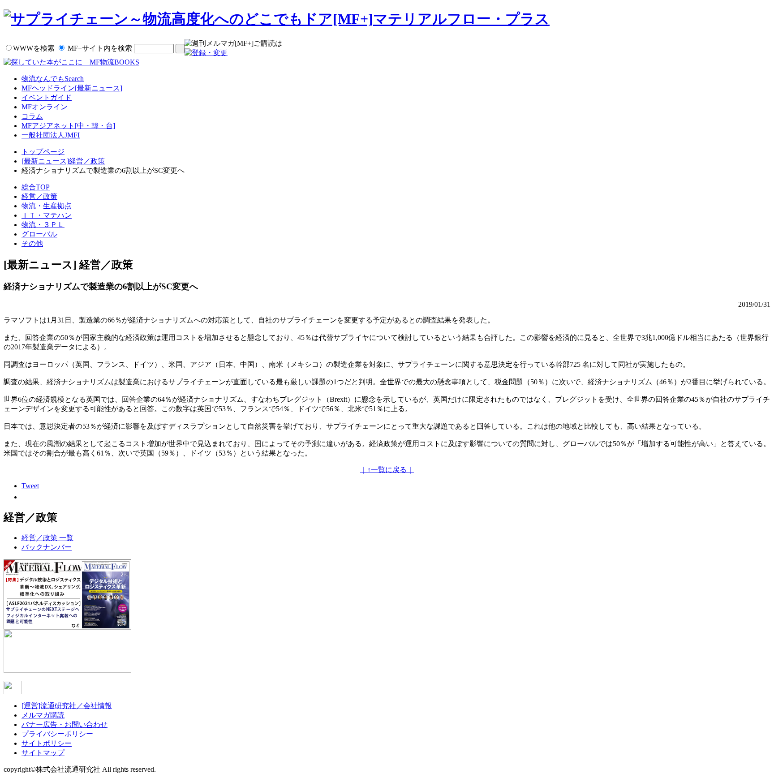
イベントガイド (47, 97)
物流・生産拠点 (47, 206)
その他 (32, 243)
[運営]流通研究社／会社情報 (67, 705)
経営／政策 (39, 196)
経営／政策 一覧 (47, 538)
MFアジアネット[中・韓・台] (68, 125)
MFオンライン (45, 107)
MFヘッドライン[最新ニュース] (72, 88)
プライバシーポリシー (57, 734)
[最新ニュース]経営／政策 (63, 161)
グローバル (39, 234)
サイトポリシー (47, 743)
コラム (32, 116)
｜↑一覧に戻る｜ (387, 469)
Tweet (30, 486)
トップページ (43, 151)
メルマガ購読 (43, 715)
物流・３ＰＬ (43, 224)
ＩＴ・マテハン (47, 215)
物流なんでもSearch (53, 78)
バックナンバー (47, 547)
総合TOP (36, 187)
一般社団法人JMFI (51, 135)
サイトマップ (43, 753)
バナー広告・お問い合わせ (65, 724)
